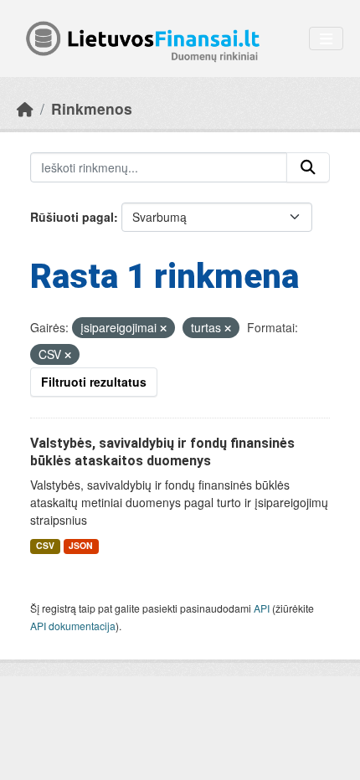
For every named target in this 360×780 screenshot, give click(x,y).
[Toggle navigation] (326, 39)
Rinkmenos (91, 108)
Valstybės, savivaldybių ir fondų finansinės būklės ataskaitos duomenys (162, 452)
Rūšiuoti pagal (72, 216)
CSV (45, 545)
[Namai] (25, 108)
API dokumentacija (73, 625)
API (262, 608)
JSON (81, 545)
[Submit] (308, 167)
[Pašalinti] (163, 328)
